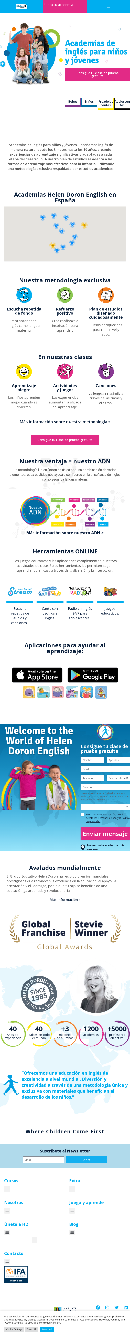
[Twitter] (116, 1307)
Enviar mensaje (105, 834)
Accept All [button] (47, 1329)
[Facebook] (98, 1307)
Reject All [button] (31, 1329)
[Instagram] (107, 1307)
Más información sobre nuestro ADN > (65, 532)
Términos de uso (107, 817)
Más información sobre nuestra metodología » (65, 421)
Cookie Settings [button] (14, 1329)
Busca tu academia (58, 4)
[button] (2, 64)
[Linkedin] (126, 1307)
